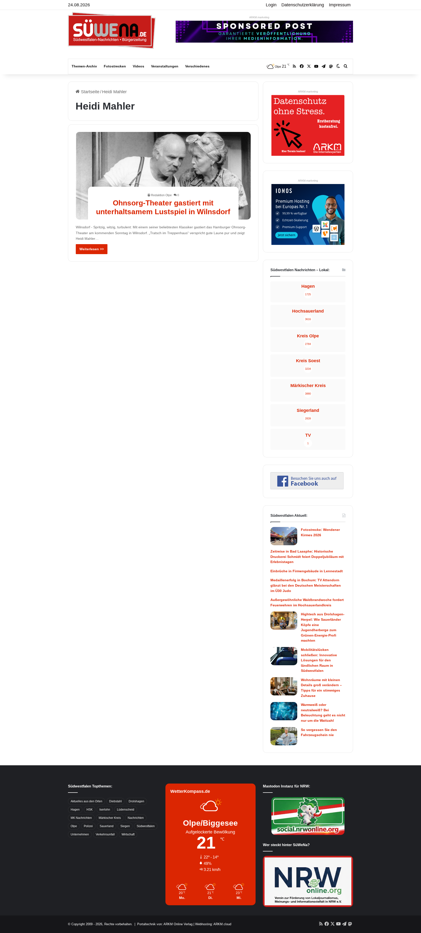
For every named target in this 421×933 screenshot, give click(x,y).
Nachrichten (136, 818)
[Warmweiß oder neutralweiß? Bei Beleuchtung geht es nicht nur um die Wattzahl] (283, 711)
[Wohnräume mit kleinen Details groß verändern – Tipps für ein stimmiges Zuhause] (283, 686)
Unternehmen (80, 834)
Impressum (340, 4)
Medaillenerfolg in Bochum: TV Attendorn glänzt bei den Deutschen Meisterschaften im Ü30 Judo (305, 585)
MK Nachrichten (81, 818)
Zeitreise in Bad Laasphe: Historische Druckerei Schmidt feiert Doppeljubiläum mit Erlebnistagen (307, 556)
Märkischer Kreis (110, 818)
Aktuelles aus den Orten (86, 801)
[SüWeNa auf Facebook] (307, 487)
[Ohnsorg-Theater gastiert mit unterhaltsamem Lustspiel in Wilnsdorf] (163, 175)
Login (271, 4)
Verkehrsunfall (105, 834)
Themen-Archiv (84, 66)
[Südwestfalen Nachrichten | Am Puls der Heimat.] (112, 30)
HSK (89, 809)
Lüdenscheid (125, 809)
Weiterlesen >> (91, 249)
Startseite (89, 91)
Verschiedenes (197, 66)
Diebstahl (115, 801)
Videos (138, 66)
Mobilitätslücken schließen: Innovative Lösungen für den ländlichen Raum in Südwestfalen (319, 660)
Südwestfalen (146, 826)
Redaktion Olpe (161, 195)
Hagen (75, 809)
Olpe (74, 826)
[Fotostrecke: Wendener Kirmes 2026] (283, 536)
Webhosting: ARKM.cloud (213, 924)
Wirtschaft (128, 834)
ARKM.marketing (259, 17)
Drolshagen (136, 801)
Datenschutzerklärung (302, 4)
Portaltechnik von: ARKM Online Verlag (164, 924)
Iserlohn (104, 809)
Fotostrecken (115, 66)
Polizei (88, 826)
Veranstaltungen (164, 66)
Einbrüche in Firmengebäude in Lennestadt (306, 571)
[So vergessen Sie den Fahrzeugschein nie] (283, 736)
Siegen (125, 826)
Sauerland (107, 826)
